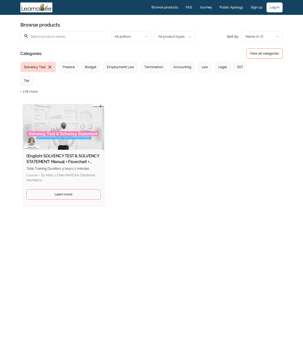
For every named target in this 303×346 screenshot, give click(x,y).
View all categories (264, 53)
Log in (274, 7)
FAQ (189, 7)
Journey (206, 7)
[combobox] (131, 37)
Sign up (256, 7)
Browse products (165, 7)
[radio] (38, 67)
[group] (134, 74)
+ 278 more (29, 92)
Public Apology (231, 7)
